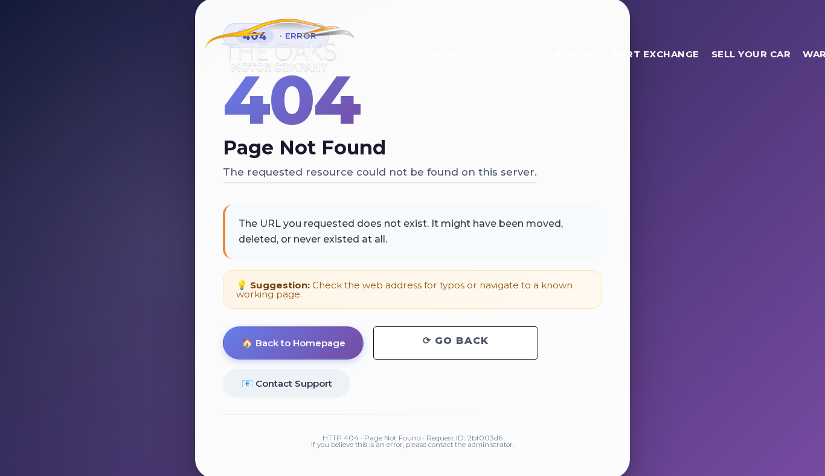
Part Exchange (656, 54)
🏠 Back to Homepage (293, 343)
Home (444, 54)
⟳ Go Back (456, 340)
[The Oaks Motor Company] (279, 45)
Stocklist (501, 54)
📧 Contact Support (287, 383)
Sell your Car (751, 54)
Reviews (578, 54)
